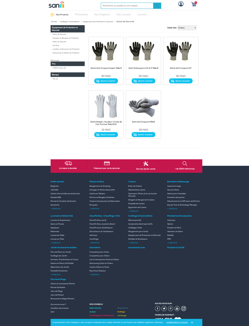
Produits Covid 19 (175, 247)
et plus (59, 68)
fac (157, 308)
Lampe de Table (57, 235)
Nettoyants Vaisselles (176, 194)
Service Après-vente (145, 169)
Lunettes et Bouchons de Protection (66, 49)
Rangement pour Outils (138, 231)
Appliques (55, 228)
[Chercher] (157, 6)
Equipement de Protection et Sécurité (98, 22)
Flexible (170, 235)
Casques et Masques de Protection (66, 38)
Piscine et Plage (58, 279)
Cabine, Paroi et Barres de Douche (65, 194)
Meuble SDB (56, 197)
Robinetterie (122, 308)
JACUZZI (54, 190)
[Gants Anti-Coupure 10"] (180, 51)
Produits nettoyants (176, 197)
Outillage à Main (135, 228)
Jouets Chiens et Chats (99, 267)
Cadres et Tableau (97, 194)
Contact (142, 14)
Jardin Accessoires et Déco (64, 247)
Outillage (121, 312)
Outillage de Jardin (59, 256)
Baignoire (55, 186)
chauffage (93, 239)
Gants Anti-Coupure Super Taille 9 (106, 68)
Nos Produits (62, 14)
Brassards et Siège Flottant (62, 299)
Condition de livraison (60, 308)
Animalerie (94, 247)
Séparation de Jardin (60, 267)
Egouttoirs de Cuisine (137, 207)
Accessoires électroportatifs (140, 224)
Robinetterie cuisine (136, 190)
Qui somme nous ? (58, 304)
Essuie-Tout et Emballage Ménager (182, 205)
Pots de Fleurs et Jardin (61, 252)
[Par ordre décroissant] (197, 27)
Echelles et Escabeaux (137, 239)
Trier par (172, 27)
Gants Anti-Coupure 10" (181, 68)
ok (192, 322)
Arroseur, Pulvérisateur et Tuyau (64, 259)
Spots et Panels (57, 224)
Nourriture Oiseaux (97, 271)
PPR (169, 239)
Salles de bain (57, 181)
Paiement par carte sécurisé (107, 168)
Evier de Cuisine (135, 186)
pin (170, 308)
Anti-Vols (56, 45)
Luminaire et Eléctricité (62, 216)
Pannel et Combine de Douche (63, 201)
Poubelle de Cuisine (136, 204)
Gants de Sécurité (59, 34)
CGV (52, 312)
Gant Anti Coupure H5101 (143, 122)
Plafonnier (55, 231)
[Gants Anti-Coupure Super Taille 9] (106, 51)
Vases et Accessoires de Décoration (104, 201)
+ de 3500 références (185, 169)
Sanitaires (55, 205)
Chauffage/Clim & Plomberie (101, 315)
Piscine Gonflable (58, 287)
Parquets (93, 205)
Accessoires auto (136, 247)
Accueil (54, 22)
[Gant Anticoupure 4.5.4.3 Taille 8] (143, 51)
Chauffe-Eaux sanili (97, 220)
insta (183, 308)
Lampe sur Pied (57, 239)
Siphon (170, 224)
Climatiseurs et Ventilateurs (101, 231)
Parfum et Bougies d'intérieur (102, 197)
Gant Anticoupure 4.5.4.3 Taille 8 (143, 68)
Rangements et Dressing (99, 186)
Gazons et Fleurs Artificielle (62, 263)
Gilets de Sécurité (59, 41)
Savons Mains (173, 190)
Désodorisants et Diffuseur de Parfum (183, 201)
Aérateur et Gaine (175, 231)
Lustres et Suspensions (60, 220)
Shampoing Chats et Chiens (101, 263)
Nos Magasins (102, 14)
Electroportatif (134, 220)
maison (92, 312)
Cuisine (132, 181)
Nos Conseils (124, 14)
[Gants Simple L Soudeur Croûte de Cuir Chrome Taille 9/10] (106, 105)
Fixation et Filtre (174, 228)
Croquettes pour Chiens (99, 256)
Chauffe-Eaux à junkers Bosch (102, 224)
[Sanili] (66, 4)
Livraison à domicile (68, 168)
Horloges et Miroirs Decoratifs (102, 190)
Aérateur (93, 235)
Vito (55, 78)
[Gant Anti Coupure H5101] (143, 105)
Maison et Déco (96, 181)
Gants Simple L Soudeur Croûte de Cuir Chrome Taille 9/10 (106, 123)
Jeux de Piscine (57, 295)
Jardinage (121, 315)
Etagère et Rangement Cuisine (141, 200)
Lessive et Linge (174, 186)
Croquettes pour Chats (99, 252)
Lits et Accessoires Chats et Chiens (104, 259)
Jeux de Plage (57, 291)
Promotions (81, 14)
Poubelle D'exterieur (59, 271)
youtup (177, 308)
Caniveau (171, 220)
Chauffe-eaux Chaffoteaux (101, 228)
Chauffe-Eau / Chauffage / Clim (104, 216)
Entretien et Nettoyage (178, 181)
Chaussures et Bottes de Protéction (66, 53)
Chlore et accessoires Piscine (63, 284)
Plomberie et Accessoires (179, 216)
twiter (164, 308)
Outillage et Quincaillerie (70, 22)
